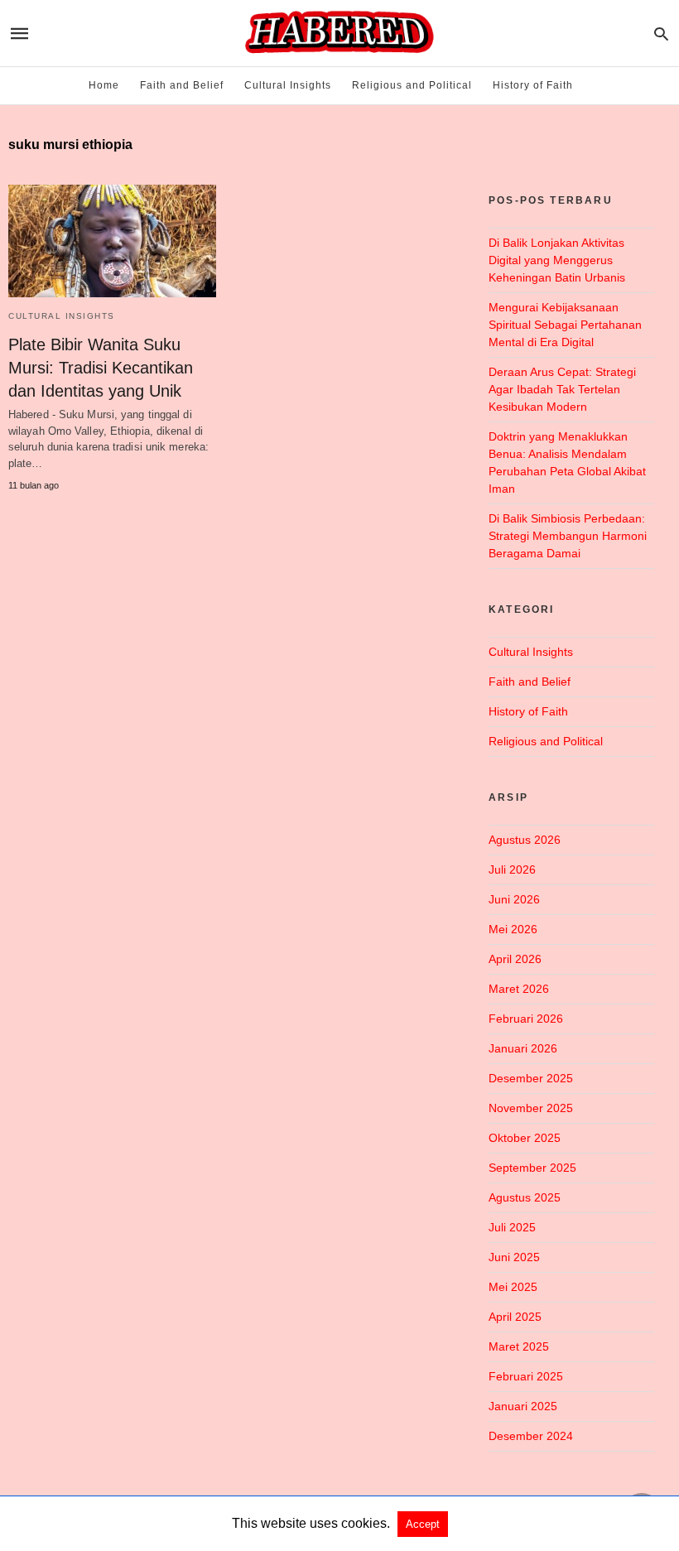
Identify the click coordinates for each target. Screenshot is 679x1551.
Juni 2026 (514, 899)
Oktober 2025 (525, 1137)
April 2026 (515, 959)
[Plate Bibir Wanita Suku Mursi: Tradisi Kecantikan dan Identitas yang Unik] (112, 241)
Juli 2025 (512, 1227)
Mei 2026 (513, 929)
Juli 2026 (512, 869)
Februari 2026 (526, 1018)
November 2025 (531, 1108)
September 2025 (532, 1167)
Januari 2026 (523, 1048)
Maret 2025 (519, 1346)
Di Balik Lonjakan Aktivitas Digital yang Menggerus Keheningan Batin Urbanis (557, 260)
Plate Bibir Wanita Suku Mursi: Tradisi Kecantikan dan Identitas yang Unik (100, 367)
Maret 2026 (519, 988)
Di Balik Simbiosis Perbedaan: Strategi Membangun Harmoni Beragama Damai (568, 536)
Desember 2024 (531, 1436)
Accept (423, 1524)
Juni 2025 (514, 1257)
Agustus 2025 (525, 1197)
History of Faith (533, 85)
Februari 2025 (526, 1376)
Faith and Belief (182, 85)
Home (104, 85)
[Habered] (338, 33)
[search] (661, 33)
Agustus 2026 (525, 839)
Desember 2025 (531, 1078)
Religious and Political (412, 85)
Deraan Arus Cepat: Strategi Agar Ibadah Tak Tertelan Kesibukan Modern (562, 389)
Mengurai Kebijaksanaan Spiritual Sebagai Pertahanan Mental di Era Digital (565, 325)
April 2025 (515, 1316)
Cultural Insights (287, 85)
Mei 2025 (513, 1286)
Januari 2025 (523, 1406)
